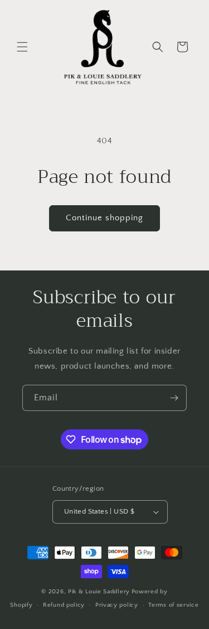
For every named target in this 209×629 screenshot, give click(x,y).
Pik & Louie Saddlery (99, 591)
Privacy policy (116, 605)
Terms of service (173, 605)
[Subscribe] (174, 398)
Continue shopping (104, 217)
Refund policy (64, 605)
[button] (22, 47)
